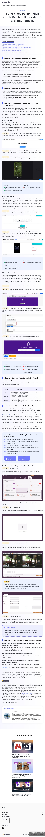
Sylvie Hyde (7, 702)
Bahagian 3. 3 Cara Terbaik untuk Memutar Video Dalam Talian (16, 47)
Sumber (8, 5)
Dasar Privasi (37, 834)
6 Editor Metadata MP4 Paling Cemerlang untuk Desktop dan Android (21, 630)
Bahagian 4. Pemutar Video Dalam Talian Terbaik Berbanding (16, 49)
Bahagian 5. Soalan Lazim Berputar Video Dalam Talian (15, 52)
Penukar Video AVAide (7, 414)
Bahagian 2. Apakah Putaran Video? (10, 45)
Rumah (3, 5)
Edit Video (13, 5)
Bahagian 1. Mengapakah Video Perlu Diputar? (13, 44)
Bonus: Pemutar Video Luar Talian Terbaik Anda (13, 50)
